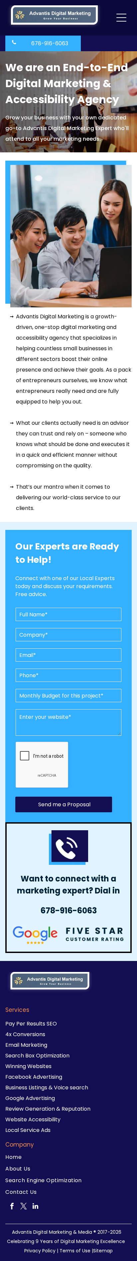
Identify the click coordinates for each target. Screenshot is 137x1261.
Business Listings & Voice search (46, 1087)
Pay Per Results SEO (31, 1023)
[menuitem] (68, 1157)
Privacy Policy (40, 1250)
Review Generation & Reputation (47, 1109)
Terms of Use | (76, 1250)
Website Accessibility (33, 1119)
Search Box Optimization (37, 1055)
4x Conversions (25, 1034)
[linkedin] (35, 1207)
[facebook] (12, 1207)
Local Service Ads (28, 1130)
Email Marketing (26, 1045)
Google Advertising (30, 1098)
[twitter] (24, 1207)
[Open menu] (121, 18)
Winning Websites (28, 1066)
